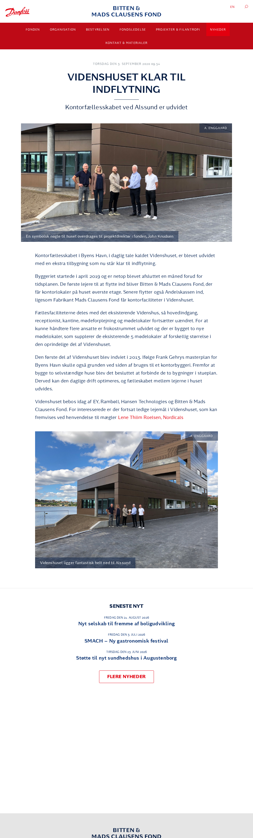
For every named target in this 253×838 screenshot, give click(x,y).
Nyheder (218, 29)
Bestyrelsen (98, 29)
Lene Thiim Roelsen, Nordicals (151, 417)
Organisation (63, 29)
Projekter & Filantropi (178, 29)
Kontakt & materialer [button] (126, 43)
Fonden (33, 29)
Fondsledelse (133, 29)
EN (232, 7)
